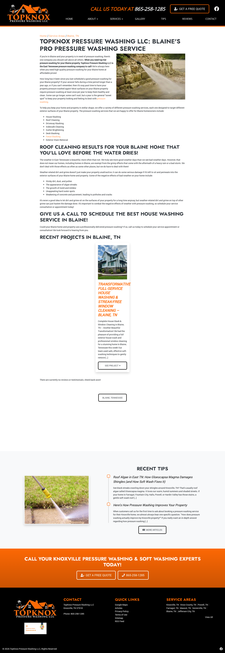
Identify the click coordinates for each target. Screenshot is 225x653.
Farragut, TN (172, 608)
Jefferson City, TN (186, 611)
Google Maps (121, 604)
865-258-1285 (150, 9)
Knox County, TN (188, 604)
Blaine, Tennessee (112, 397)
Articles (118, 608)
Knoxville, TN (172, 604)
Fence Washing (53, 136)
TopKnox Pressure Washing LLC (25, 648)
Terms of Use (121, 614)
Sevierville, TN (199, 608)
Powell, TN (203, 604)
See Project (112, 365)
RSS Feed (119, 621)
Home (43, 35)
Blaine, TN (73, 35)
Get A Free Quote (191, 9)
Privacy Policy (122, 611)
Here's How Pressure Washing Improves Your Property (150, 505)
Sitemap (119, 618)
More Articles (154, 529)
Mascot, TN (185, 608)
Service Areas (57, 35)
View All (209, 617)
